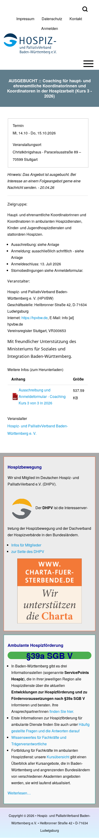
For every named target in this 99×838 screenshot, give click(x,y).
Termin (18, 125)
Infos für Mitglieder (26, 545)
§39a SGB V (49, 655)
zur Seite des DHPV (27, 551)
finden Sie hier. (62, 711)
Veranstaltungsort (27, 144)
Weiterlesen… (19, 793)
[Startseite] (30, 43)
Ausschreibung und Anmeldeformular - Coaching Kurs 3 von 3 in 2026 (42, 396)
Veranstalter (17, 418)
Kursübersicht (58, 756)
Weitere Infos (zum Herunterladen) (35, 369)
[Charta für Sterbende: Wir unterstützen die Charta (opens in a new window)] (49, 590)
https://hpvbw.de (34, 317)
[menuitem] (25, 19)
